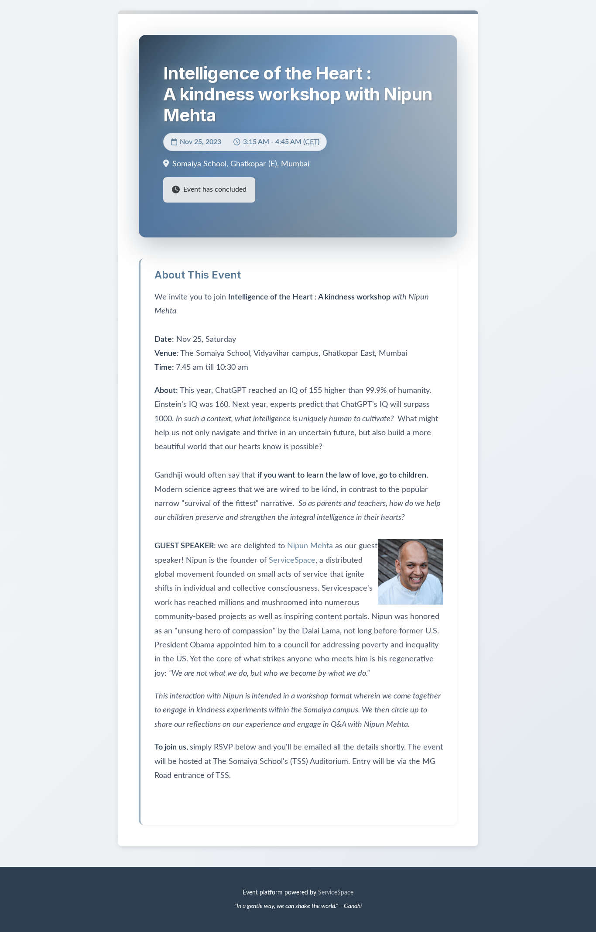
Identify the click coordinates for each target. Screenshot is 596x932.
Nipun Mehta (310, 546)
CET (311, 141)
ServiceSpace (292, 560)
